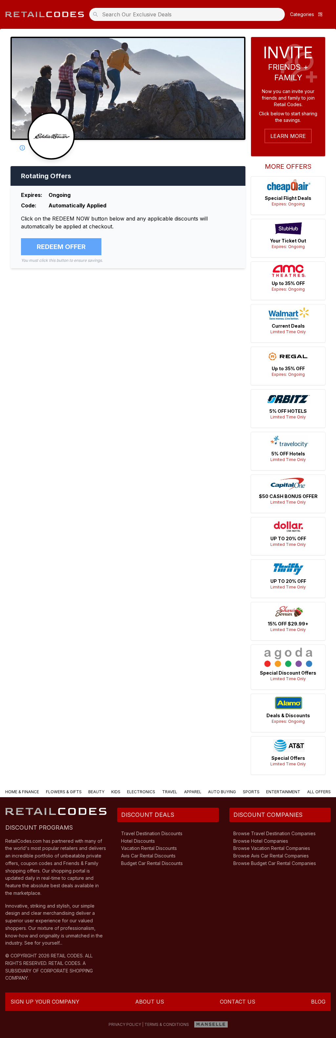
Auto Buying (222, 791)
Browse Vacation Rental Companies (271, 848)
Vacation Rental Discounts (149, 848)
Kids (115, 791)
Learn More (288, 136)
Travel (169, 791)
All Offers (319, 791)
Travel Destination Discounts (151, 833)
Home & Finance (22, 791)
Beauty (96, 791)
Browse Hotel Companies (260, 841)
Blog (318, 1001)
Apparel (192, 791)
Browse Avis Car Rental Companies (271, 855)
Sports (251, 791)
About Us (149, 1001)
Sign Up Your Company (44, 1001)
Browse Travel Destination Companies (274, 833)
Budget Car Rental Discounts (152, 863)
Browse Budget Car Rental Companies (274, 863)
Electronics (141, 791)
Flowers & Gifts (64, 791)
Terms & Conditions (166, 1024)
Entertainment (283, 791)
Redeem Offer (61, 247)
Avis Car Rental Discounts (148, 855)
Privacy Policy (125, 1024)
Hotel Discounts (138, 841)
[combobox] (189, 14)
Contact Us (237, 1001)
